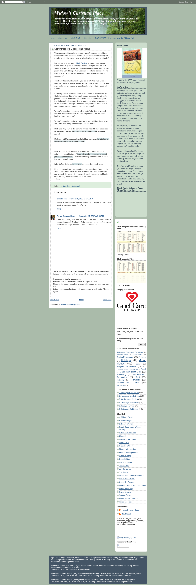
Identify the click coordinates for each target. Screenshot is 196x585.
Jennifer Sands (125, 469)
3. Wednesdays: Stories (128, 399)
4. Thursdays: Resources (129, 403)
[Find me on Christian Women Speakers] (118, 222)
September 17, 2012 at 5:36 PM (91, 216)
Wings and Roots (125, 502)
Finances (142, 357)
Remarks (87, 38)
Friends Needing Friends (128, 453)
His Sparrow (126, 514)
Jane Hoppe (62, 199)
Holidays (126, 360)
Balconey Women (126, 424)
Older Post (107, 300)
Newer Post (54, 300)
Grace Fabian (124, 459)
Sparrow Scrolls (125, 495)
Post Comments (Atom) (70, 305)
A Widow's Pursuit (126, 417)
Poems (137, 364)
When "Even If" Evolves (128, 499)
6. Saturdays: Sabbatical (70, 186)
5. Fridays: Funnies (126, 406)
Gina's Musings (125, 456)
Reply (59, 209)
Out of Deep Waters (127, 479)
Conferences (137, 355)
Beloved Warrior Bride (127, 433)
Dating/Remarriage (125, 357)
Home (52, 38)
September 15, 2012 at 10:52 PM (80, 199)
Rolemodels (135, 380)
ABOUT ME (75, 38)
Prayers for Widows (126, 366)
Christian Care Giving (127, 439)
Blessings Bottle (122, 354)
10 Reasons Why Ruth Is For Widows (130, 352)
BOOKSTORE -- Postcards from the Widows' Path (114, 38)
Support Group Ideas (128, 382)
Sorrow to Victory (126, 492)
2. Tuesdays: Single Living (129, 396)
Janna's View (124, 466)
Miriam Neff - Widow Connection (131, 475)
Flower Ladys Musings (128, 449)
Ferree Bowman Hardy (66, 216)
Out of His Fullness (126, 482)
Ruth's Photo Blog (126, 489)
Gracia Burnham (125, 462)
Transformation (121, 385)
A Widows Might (125, 421)
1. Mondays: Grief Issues (129, 393)
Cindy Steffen (81, 63)
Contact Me (62, 38)
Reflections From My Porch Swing (132, 485)
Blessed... (123, 436)
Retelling (120, 380)
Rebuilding (121, 374)
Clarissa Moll (124, 443)
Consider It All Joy (126, 446)
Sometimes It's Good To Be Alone (72, 49)
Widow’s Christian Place (79, 12)
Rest (138, 377)
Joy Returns (124, 472)
